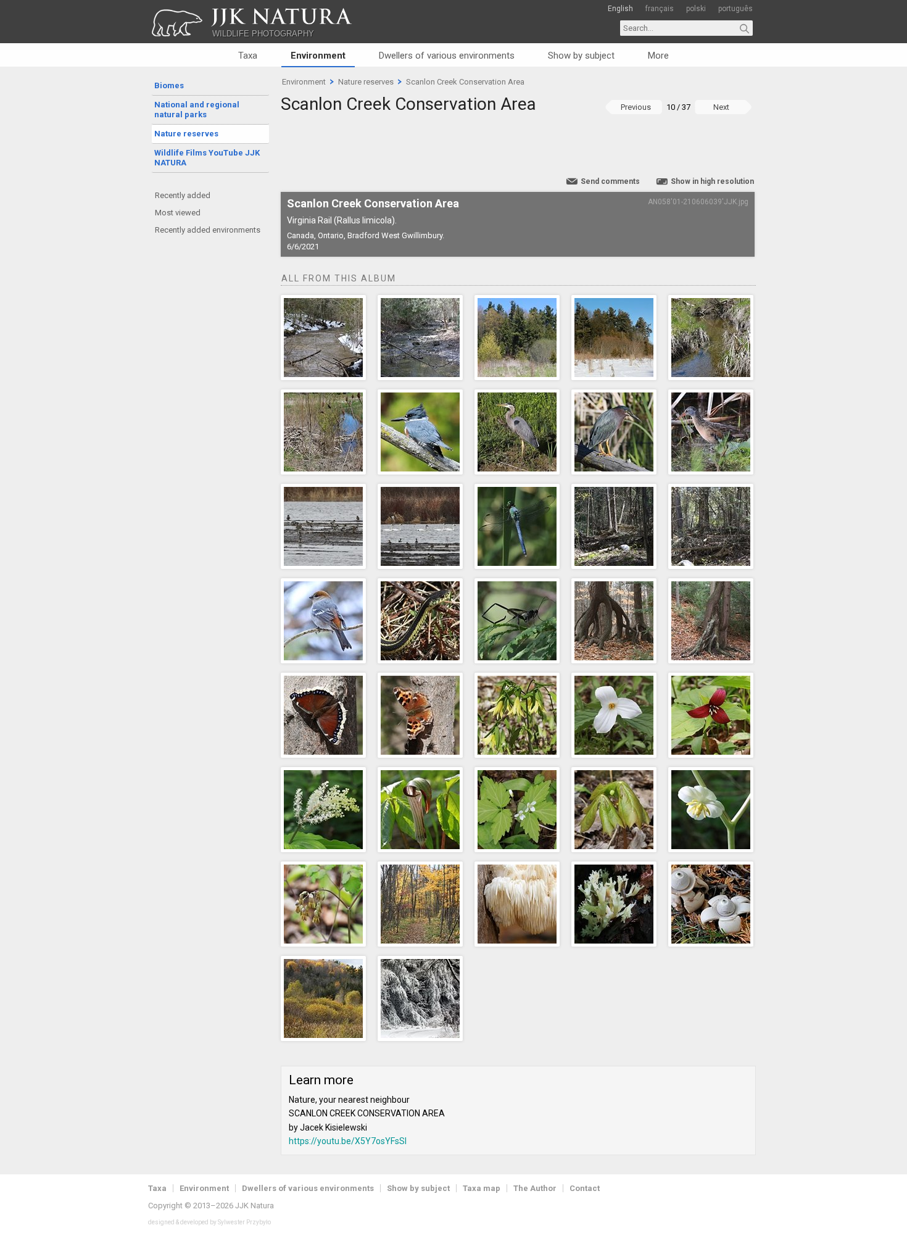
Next (721, 107)
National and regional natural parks (196, 109)
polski (696, 8)
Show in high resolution (712, 181)
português (735, 8)
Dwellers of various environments (447, 55)
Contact (584, 1188)
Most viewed (178, 212)
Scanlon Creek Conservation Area (465, 81)
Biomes (169, 85)
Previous (636, 107)
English (620, 8)
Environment (318, 55)
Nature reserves (186, 133)
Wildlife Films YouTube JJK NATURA (207, 157)
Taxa (247, 55)
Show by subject (581, 55)
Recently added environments (207, 230)
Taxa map (481, 1188)
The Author (535, 1188)
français (659, 8)
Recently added (182, 195)
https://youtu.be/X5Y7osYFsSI (348, 1141)
